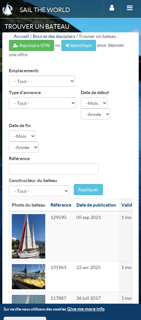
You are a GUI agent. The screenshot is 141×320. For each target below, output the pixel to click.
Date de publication (96, 205)
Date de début (95, 92)
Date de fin (20, 125)
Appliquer (88, 189)
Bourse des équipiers (54, 36)
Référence (19, 158)
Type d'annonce (25, 92)
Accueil (21, 36)
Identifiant (81, 45)
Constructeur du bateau (33, 180)
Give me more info (86, 309)
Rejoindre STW (34, 45)
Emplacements (24, 70)
